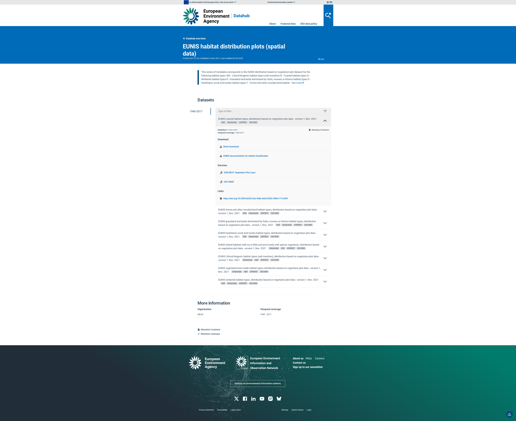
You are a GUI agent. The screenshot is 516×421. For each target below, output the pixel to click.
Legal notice (236, 410)
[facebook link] (245, 399)
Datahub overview (196, 38)
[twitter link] (236, 399)
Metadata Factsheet (320, 130)
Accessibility (222, 410)
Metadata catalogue (210, 334)
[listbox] (210, 2)
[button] (321, 59)
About (272, 23)
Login (309, 410)
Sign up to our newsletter (308, 367)
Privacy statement (206, 410)
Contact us (299, 362)
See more (297, 83)
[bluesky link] (279, 399)
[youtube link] (262, 399)
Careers (319, 358)
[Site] (206, 16)
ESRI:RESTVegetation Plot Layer (240, 172)
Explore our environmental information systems (258, 383)
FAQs (309, 358)
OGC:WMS (229, 182)
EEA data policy (308, 23)
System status (297, 410)
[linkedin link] (253, 399)
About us (298, 358)
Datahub (242, 16)
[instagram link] (270, 399)
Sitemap (284, 410)
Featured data (288, 23)
